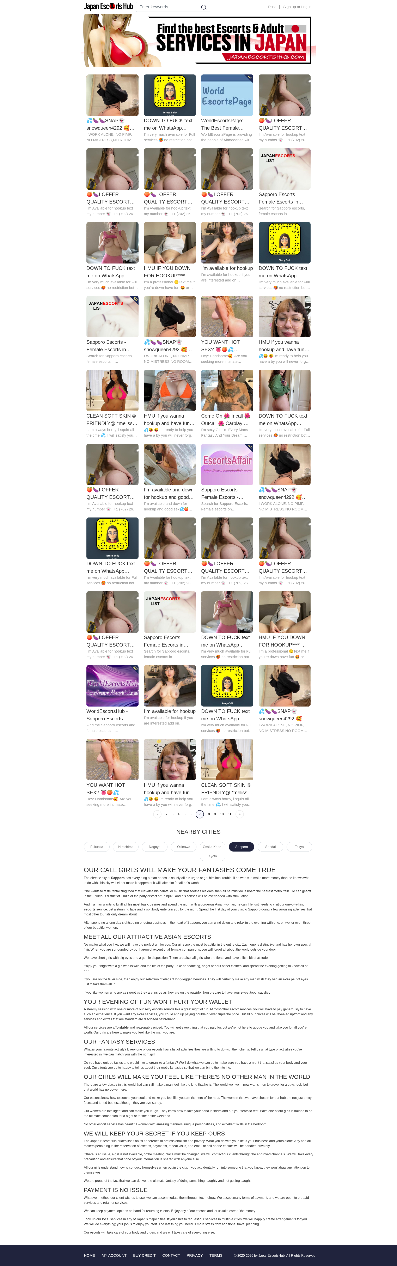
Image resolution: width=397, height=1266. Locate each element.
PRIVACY (195, 1255)
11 (229, 814)
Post (272, 7)
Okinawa (183, 847)
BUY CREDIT (144, 1255)
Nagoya (154, 847)
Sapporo (241, 847)
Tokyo (299, 847)
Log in (306, 7)
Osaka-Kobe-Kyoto (212, 851)
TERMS (215, 1255)
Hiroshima (125, 847)
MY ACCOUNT (114, 1255)
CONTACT (171, 1255)
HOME (89, 1255)
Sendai (270, 847)
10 (222, 814)
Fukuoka (96, 847)
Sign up (289, 7)
